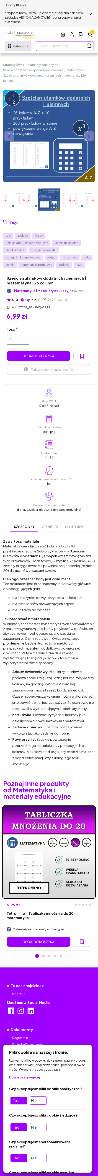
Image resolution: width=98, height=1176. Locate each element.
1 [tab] (37, 956)
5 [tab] (61, 956)
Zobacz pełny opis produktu (53, 369)
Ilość (11, 329)
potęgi (51, 257)
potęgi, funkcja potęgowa (23, 257)
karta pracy (69, 257)
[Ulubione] (81, 34)
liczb (79, 264)
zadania (23, 235)
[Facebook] (11, 1012)
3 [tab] (49, 956)
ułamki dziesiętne (66, 243)
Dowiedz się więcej (24, 1077)
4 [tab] (55, 956)
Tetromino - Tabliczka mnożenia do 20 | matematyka (41, 915)
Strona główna (13, 65)
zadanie (64, 264)
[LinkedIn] (31, 1012)
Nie (34, 1100)
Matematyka (75, 70)
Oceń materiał (57, 299)
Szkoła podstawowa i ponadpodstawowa (33, 70)
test (8, 235)
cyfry (87, 257)
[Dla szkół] (63, 34)
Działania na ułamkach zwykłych (26, 243)
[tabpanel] (49, 878)
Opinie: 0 (33, 300)
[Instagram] (21, 1012)
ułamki (9, 264)
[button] (72, 34)
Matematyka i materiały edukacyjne (49, 291)
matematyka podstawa (36, 264)
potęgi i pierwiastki (43, 250)
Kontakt (18, 994)
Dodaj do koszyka (38, 356)
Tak (16, 1100)
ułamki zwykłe (14, 250)
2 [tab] (43, 956)
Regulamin (20, 1038)
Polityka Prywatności (28, 1044)
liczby (39, 235)
